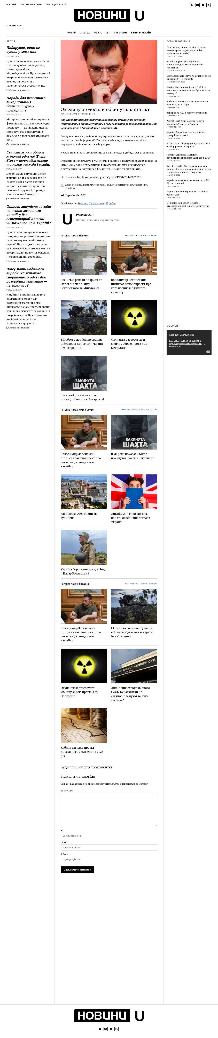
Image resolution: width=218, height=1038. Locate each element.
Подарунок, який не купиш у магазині (23, 50)
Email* (64, 842)
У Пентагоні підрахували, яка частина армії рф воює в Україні (188, 145)
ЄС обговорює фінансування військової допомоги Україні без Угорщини (82, 343)
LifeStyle (85, 32)
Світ (108, 32)
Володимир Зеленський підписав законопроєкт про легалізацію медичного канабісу (131, 286)
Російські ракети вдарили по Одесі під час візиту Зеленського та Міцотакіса (81, 284)
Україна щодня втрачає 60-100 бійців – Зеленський (188, 193)
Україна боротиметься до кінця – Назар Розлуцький (83, 571)
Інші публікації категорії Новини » (141, 235)
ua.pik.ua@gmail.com (55, 4)
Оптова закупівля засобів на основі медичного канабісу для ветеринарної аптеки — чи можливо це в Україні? (28, 214)
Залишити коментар (19, 90)
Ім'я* (63, 830)
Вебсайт (64, 854)
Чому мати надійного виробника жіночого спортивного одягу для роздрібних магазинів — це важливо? (26, 277)
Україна (98, 32)
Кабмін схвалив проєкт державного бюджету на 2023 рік (82, 751)
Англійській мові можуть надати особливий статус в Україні (130, 517)
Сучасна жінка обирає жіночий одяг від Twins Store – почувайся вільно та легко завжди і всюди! (28, 158)
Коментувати (67, 790)
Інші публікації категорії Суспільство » (139, 409)
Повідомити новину (31, 4)
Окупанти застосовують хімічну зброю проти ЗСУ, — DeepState (131, 343)
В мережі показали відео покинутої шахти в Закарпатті (82, 397)
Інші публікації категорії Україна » (141, 583)
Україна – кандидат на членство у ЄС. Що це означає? (188, 182)
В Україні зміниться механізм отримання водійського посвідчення (188, 204)
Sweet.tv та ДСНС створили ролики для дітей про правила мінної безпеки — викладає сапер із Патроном (189, 169)
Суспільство (96, 203)
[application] (189, 342)
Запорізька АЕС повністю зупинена (79, 515)
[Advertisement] (192, 268)
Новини (71, 32)
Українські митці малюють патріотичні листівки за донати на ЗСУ (189, 156)
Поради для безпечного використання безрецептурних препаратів (26, 104)
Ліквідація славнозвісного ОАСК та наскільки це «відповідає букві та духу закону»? (130, 694)
